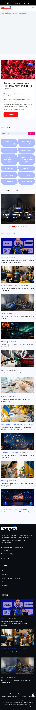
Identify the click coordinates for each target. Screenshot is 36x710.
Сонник (9, 175)
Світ (26, 168)
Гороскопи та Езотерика (9, 143)
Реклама (5, 582)
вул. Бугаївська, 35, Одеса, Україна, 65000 (14, 547)
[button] (9, 226)
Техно (9, 181)
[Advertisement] (18, 33)
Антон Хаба (8, 93)
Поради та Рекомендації (9, 159)
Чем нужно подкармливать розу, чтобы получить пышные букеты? (18, 86)
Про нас (4, 571)
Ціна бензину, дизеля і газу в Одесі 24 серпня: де (16, 373)
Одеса (9, 150)
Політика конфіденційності (11, 578)
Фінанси (27, 181)
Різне (9, 168)
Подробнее (10, 114)
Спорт (27, 175)
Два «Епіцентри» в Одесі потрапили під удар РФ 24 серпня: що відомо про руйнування (18, 214)
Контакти (5, 585)
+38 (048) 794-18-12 (8, 550)
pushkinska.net (29, 707)
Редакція (5, 574)
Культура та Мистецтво (26, 143)
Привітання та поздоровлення (27, 159)
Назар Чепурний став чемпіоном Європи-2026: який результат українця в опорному (14, 623)
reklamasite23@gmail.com (10, 554)
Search (31, 133)
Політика (26, 150)
